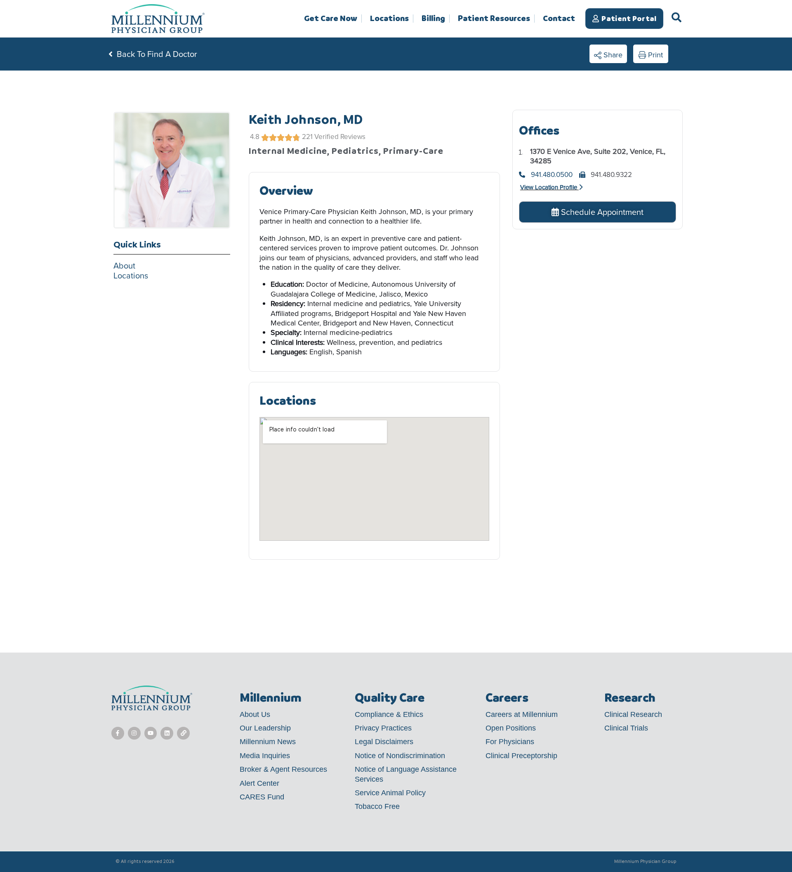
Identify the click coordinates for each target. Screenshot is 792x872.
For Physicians (510, 742)
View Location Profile (548, 187)
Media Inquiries (265, 756)
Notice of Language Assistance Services (406, 774)
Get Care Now (330, 18)
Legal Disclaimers (384, 742)
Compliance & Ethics (389, 714)
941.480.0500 (552, 174)
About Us (255, 714)
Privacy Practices (383, 728)
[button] (608, 54)
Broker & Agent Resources (283, 769)
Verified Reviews (339, 137)
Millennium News (268, 742)
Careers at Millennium (522, 714)
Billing (433, 18)
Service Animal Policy (390, 793)
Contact (559, 18)
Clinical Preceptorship (521, 756)
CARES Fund (262, 797)
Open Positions (511, 728)
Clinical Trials (626, 728)
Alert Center (259, 783)
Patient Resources (494, 18)
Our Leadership (265, 728)
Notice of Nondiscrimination (400, 756)
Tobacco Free (377, 806)
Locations (389, 18)
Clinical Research (633, 714)
